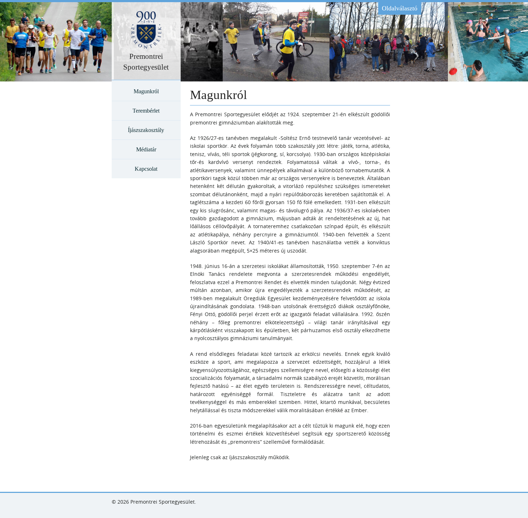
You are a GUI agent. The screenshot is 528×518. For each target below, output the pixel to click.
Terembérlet (146, 111)
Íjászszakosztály (146, 130)
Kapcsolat (146, 169)
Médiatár (146, 149)
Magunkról (146, 91)
